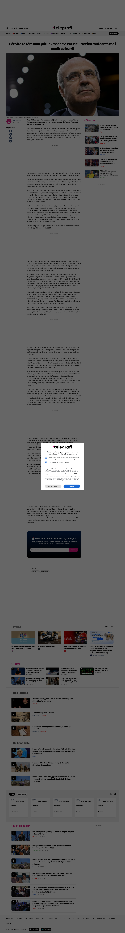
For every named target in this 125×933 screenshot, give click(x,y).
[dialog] (62, 466)
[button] (62, 466)
